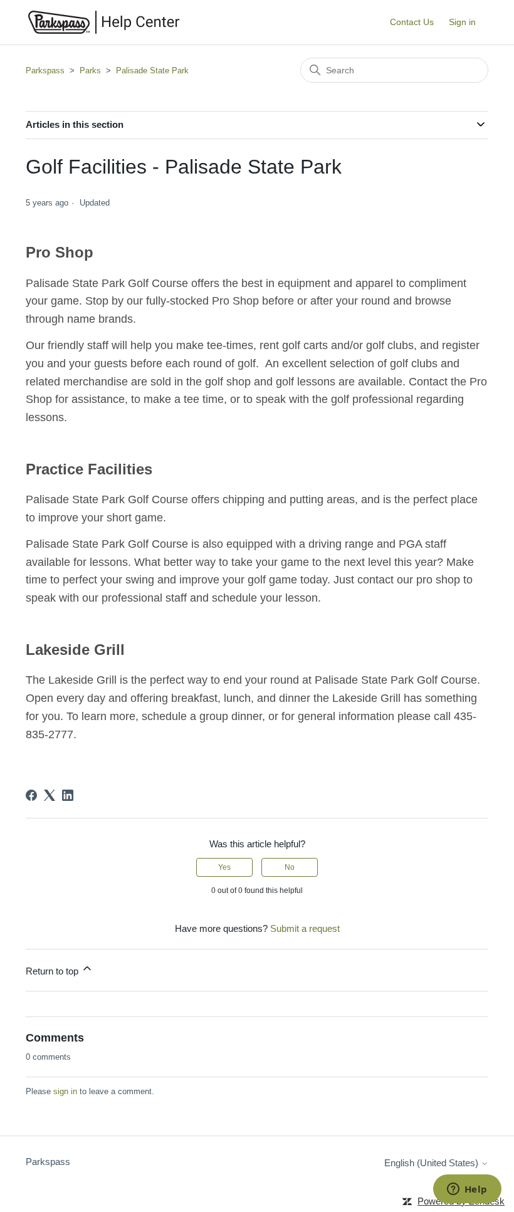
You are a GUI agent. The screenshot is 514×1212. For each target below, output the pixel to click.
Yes (224, 867)
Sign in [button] (462, 22)
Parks (90, 70)
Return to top (53, 971)
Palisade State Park (152, 70)
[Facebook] (31, 795)
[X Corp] (49, 795)
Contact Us (412, 22)
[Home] (104, 22)
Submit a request (305, 928)
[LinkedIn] (67, 795)
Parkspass (45, 70)
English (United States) (432, 1162)
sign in (65, 1091)
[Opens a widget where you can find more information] (467, 1190)
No (290, 867)
